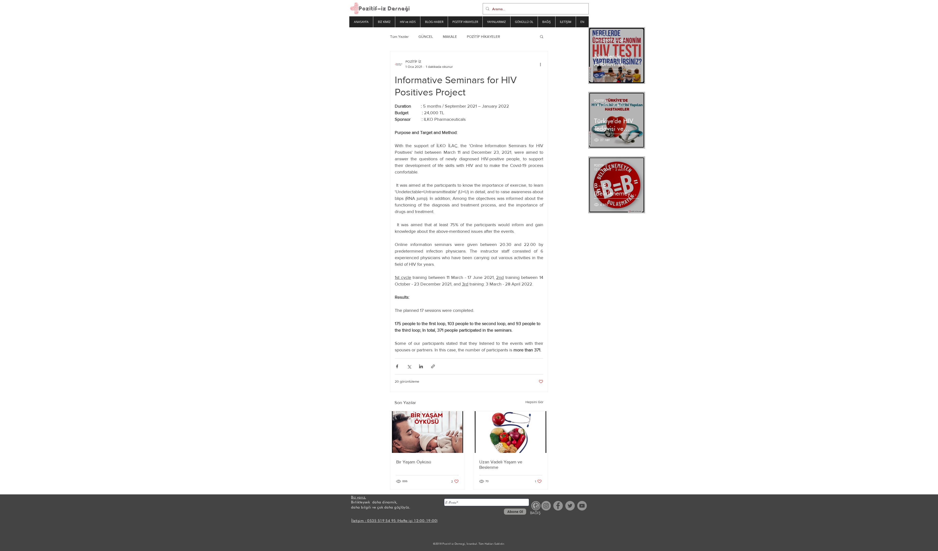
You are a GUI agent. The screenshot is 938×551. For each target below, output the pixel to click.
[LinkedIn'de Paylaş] (421, 366)
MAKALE (450, 36)
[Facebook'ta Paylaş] (397, 366)
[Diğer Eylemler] (540, 64)
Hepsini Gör (534, 402)
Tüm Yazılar (399, 36)
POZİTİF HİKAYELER (483, 36)
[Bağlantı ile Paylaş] (433, 366)
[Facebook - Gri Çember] (558, 505)
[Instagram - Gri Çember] (546, 505)
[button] (541, 36)
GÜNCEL (425, 36)
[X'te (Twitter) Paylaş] (409, 366)
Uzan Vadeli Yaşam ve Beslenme (500, 464)
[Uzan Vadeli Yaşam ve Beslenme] (510, 432)
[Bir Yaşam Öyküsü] (427, 432)
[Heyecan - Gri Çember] (570, 505)
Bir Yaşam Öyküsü (413, 461)
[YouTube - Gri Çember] (582, 505)
